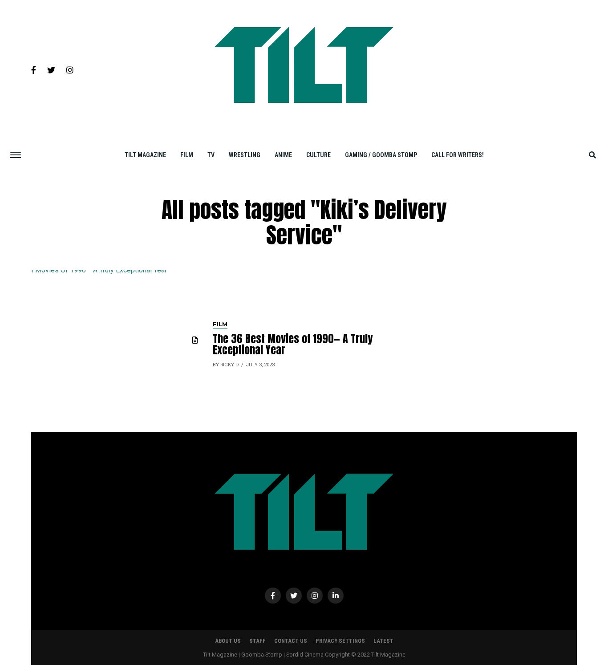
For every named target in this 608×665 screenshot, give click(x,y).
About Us (228, 640)
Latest (383, 640)
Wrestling (244, 154)
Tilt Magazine (145, 154)
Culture (318, 154)
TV (211, 154)
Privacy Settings (340, 640)
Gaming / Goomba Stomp (381, 154)
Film (186, 154)
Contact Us (290, 640)
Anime (283, 154)
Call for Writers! (457, 154)
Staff (257, 640)
